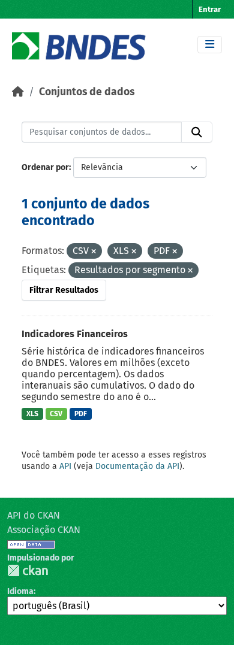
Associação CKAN (43, 529)
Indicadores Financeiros (75, 334)
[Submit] (196, 132)
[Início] (18, 92)
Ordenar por (45, 167)
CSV (56, 414)
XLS (32, 414)
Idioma (20, 591)
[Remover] (93, 252)
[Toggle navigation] (209, 44)
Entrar (210, 9)
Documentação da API (137, 466)
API (65, 466)
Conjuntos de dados (86, 92)
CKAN (27, 570)
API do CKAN (33, 515)
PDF (80, 414)
